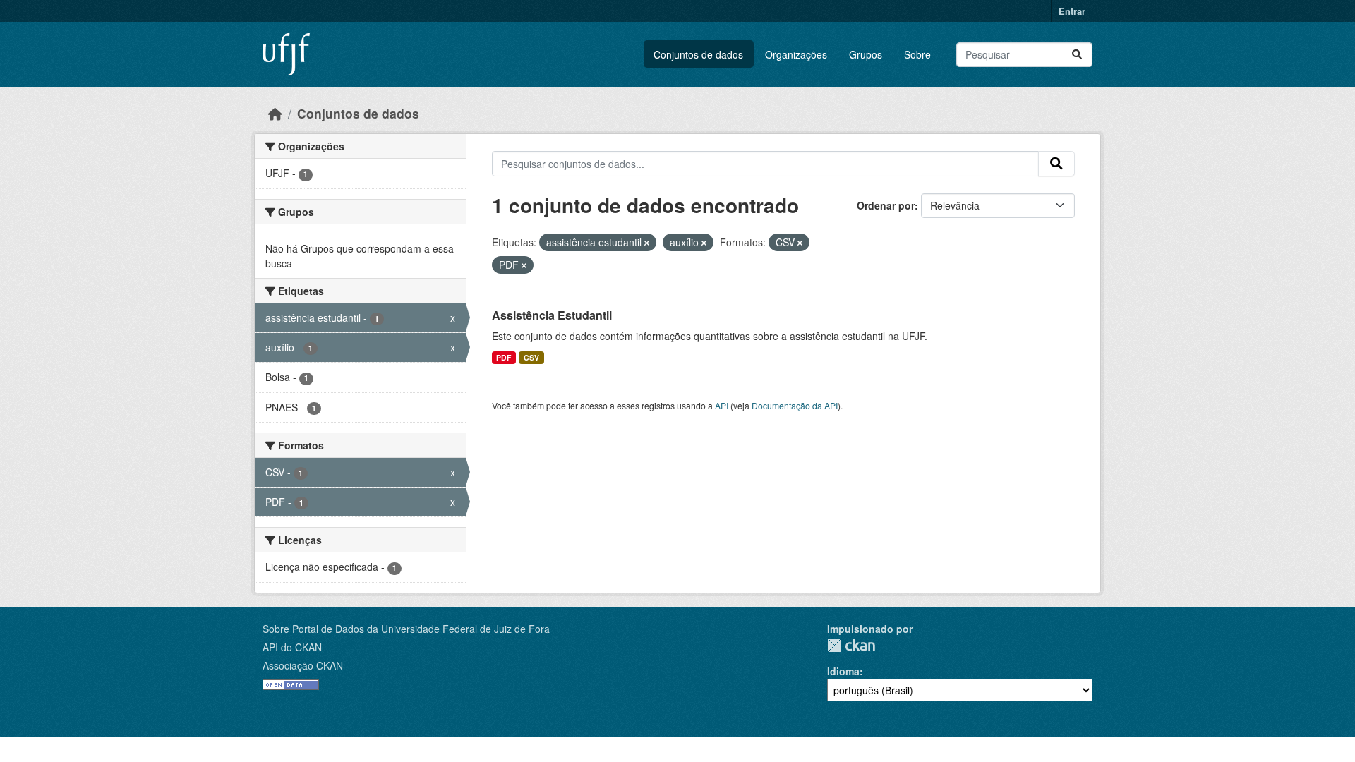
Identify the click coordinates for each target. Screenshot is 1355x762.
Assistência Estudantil (552, 315)
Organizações (796, 54)
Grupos (865, 54)
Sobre (917, 54)
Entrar (1072, 11)
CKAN (851, 645)
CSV (531, 357)
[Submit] (1077, 54)
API (721, 405)
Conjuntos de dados (698, 54)
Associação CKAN (303, 665)
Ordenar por (886, 205)
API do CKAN (292, 647)
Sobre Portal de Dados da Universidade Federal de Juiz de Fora (406, 629)
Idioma (843, 671)
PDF (503, 357)
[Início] (275, 113)
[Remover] (646, 242)
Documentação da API (795, 405)
